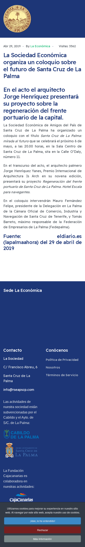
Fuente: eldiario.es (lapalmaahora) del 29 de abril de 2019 (42, 242)
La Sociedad (13, 358)
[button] (80, 19)
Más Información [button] (42, 539)
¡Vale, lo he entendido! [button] (42, 521)
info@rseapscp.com (18, 390)
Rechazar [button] (42, 530)
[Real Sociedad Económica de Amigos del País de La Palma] (17, 19)
